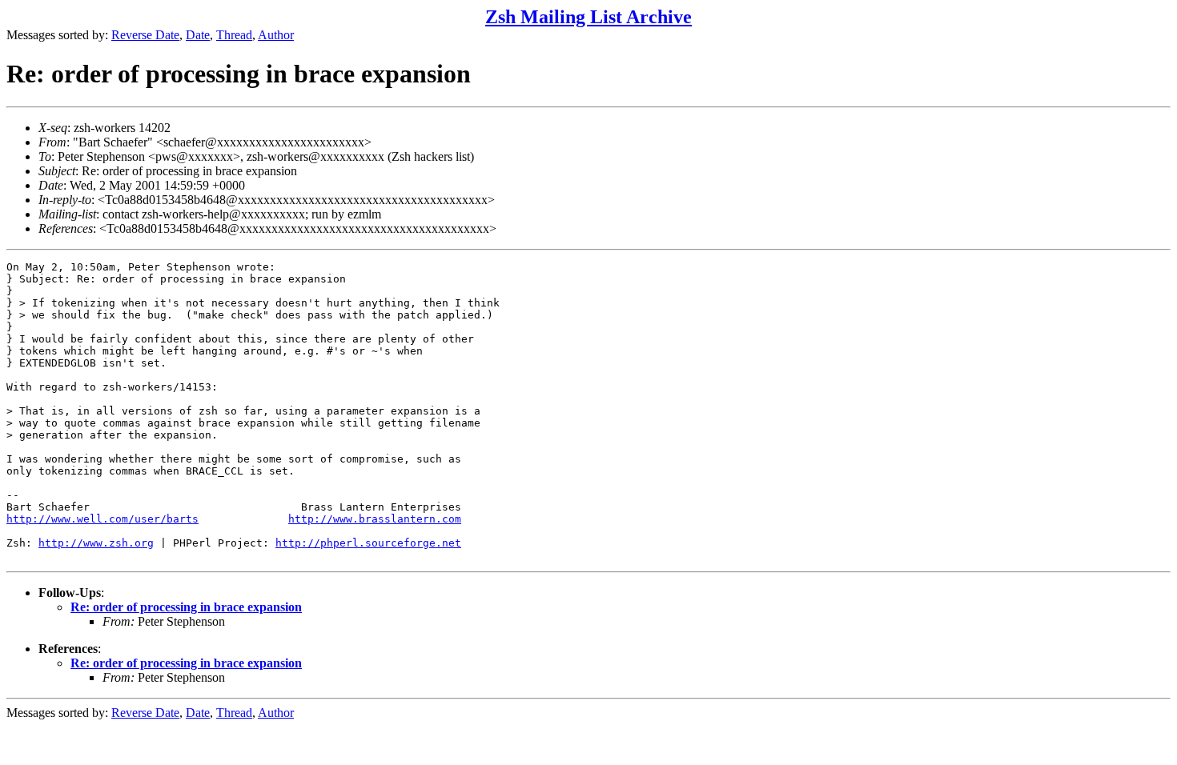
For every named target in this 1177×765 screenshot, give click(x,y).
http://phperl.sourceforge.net (368, 543)
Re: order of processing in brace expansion (186, 607)
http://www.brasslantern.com (374, 519)
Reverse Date (145, 35)
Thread (234, 35)
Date (198, 35)
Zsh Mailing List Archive (588, 16)
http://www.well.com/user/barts (102, 519)
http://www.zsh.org (96, 543)
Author (276, 35)
